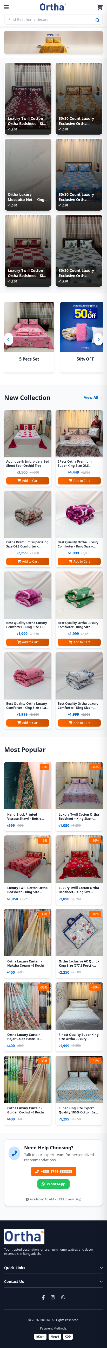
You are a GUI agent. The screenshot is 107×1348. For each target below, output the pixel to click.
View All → (93, 397)
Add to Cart (30, 480)
